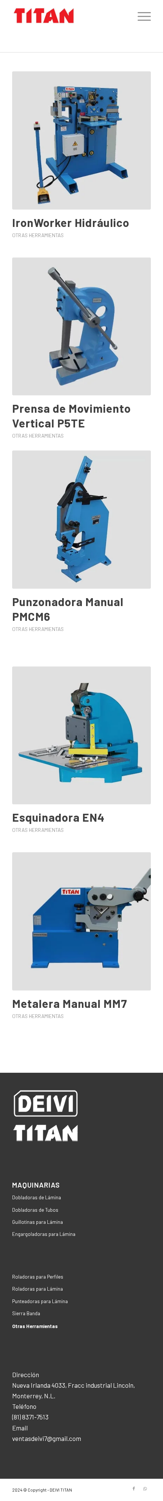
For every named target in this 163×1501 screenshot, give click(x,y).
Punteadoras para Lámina (40, 1301)
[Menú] (140, 15)
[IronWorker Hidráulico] (81, 140)
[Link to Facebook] (133, 1488)
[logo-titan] (67, 15)
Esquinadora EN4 (58, 817)
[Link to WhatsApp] (145, 1488)
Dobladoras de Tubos (35, 1210)
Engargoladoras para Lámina (43, 1234)
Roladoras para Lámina (37, 1289)
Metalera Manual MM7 (69, 1003)
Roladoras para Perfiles (37, 1277)
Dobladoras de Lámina (36, 1197)
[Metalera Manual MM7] (81, 921)
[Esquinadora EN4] (81, 735)
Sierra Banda (26, 1313)
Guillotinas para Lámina (37, 1222)
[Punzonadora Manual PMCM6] (81, 519)
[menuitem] (140, 15)
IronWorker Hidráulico (70, 222)
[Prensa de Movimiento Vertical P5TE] (81, 327)
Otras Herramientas (38, 235)
